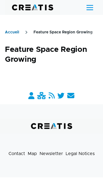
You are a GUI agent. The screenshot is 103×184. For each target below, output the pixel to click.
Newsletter (51, 153)
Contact (17, 153)
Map (32, 153)
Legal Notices (80, 153)
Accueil (12, 32)
